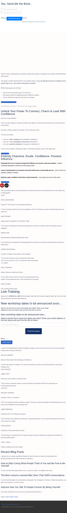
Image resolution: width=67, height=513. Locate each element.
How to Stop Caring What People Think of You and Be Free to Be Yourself (33, 464)
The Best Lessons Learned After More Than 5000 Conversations (32, 475)
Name (3, 338)
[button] (8, 102)
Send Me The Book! (14, 18)
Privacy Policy (42, 21)
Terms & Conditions (7, 504)
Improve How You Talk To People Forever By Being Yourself (30, 487)
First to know (33, 331)
